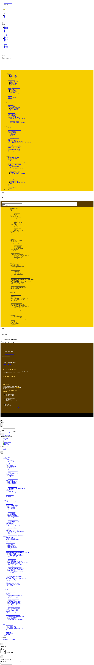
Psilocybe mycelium (14, 121)
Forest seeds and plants (12, 114)
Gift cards (10, 183)
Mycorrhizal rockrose (12, 518)
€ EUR (5, 16)
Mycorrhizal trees (11, 113)
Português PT (6, 40)
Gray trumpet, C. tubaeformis (14, 565)
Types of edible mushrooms (19, 142)
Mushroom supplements (13, 158)
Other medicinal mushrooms (14, 608)
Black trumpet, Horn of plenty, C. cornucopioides (18, 145)
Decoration (10, 188)
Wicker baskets (13, 75)
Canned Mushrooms (12, 131)
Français (6, 35)
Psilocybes (14, 117)
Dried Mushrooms (11, 127)
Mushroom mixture (12, 151)
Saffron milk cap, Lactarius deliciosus (15, 564)
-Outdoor (10, 96)
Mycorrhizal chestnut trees (13, 516)
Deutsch (6, 47)
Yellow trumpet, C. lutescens (14, 563)
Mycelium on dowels (14, 108)
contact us (17, 387)
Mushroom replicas (12, 187)
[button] (47, 342)
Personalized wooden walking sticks (17, 182)
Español (6, 28)
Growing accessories (12, 116)
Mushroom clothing (12, 97)
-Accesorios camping (12, 492)
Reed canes (12, 92)
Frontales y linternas (12, 493)
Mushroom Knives (11, 80)
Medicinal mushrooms (16, 162)
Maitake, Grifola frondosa (13, 572)
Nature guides (11, 489)
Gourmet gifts (10, 139)
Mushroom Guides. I (12, 481)
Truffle (9, 575)
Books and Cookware (12, 140)
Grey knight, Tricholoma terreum (14, 567)
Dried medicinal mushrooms (13, 157)
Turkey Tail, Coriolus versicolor (14, 164)
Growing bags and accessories (14, 525)
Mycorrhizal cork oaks (12, 515)
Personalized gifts (11, 179)
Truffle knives (13, 84)
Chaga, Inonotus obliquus (13, 604)
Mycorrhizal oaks (11, 513)
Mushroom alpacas (11, 106)
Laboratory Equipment (12, 528)
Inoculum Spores (13, 110)
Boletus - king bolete (12, 143)
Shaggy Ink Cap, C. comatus (14, 607)
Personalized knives (14, 180)
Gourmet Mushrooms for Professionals (17, 141)
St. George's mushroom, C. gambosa (15, 150)
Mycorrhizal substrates (15, 111)
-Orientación (10, 491)
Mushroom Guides (12, 482)
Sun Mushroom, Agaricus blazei (14, 167)
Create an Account (7, 427)
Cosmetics (10, 159)
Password (2, 430)
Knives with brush (14, 81)
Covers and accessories (15, 85)
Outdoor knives (13, 83)
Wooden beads (13, 90)
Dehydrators (10, 98)
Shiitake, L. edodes (12, 560)
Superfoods (10, 160)
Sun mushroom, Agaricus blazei (14, 574)
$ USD (5, 18)
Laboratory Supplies (12, 527)
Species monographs (12, 483)
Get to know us (6, 364)
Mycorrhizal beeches (12, 517)
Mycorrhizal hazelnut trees (13, 521)
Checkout (2, 654)
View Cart (7, 654)
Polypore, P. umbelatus (12, 605)
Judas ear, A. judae (12, 570)
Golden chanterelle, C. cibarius (14, 147)
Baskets (9, 74)
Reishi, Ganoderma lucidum (13, 166)
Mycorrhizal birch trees (13, 520)
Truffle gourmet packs (14, 138)
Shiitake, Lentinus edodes (13, 597)
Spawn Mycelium (14, 109)
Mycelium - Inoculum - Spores (14, 107)
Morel (9, 148)
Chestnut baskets (13, 76)
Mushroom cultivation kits (13, 103)
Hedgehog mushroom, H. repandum (15, 571)
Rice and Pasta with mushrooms (14, 130)
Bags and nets (13, 77)
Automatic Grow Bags (15, 119)
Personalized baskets (14, 181)
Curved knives (13, 82)
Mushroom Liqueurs (12, 132)
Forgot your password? (5, 432)
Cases (11, 86)
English (5, 31)
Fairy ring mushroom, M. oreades (14, 149)
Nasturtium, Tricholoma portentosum (15, 576)
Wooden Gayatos (13, 91)
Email (2, 429)
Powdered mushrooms (12, 128)
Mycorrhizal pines (11, 512)
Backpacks (10, 78)
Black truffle (12, 133)
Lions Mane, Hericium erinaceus (14, 163)
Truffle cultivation (11, 115)
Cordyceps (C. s (11, 165)
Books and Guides (11, 94)
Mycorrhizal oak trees (12, 514)
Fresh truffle (12, 134)
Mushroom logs (11, 105)
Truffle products (13, 135)
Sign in (2, 434)
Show (14, 431)
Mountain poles (11, 89)
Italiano (5, 44)
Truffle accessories (14, 136)
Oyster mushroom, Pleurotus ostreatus (15, 569)
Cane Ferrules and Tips (15, 93)
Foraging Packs (14, 88)
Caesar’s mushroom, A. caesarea (14, 146)
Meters (9, 529)
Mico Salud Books (12, 485)
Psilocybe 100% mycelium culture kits (18, 118)
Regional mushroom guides (13, 484)
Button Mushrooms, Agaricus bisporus (16, 568)
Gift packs (10, 184)
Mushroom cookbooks (12, 487)
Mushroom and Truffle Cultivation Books (16, 488)
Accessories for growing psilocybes (17, 122)
